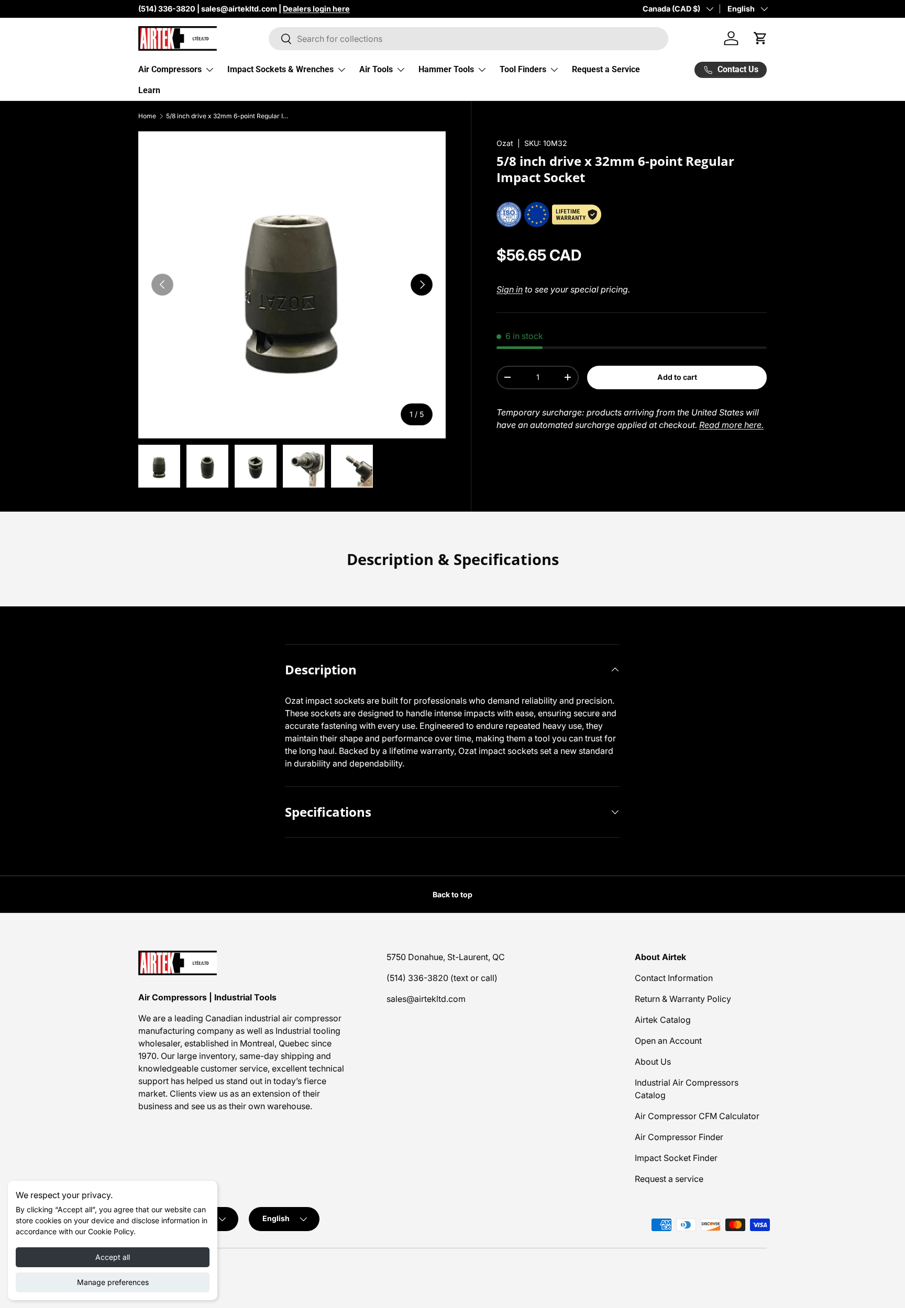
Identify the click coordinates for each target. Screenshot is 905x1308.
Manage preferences (113, 1282)
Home (147, 116)
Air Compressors (170, 69)
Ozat (504, 143)
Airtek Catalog (663, 1019)
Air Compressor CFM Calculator (697, 1116)
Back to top (452, 894)
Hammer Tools (446, 69)
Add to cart (677, 377)
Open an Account (668, 1040)
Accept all (112, 1257)
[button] (760, 38)
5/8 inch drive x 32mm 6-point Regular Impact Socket (229, 116)
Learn (149, 90)
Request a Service (606, 69)
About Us (653, 1061)
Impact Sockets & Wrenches (280, 69)
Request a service (669, 1179)
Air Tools (376, 69)
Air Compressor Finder (679, 1137)
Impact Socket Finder (676, 1158)
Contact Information (674, 978)
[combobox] (468, 38)
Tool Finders (523, 69)
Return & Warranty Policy (683, 999)
